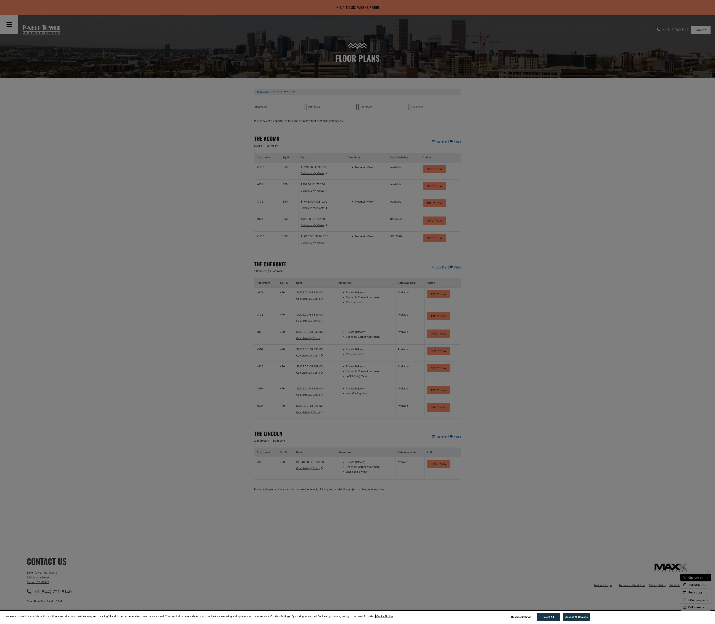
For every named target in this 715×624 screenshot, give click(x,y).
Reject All (548, 616)
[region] (357, 617)
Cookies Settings (521, 616)
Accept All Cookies (576, 616)
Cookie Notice (384, 616)
